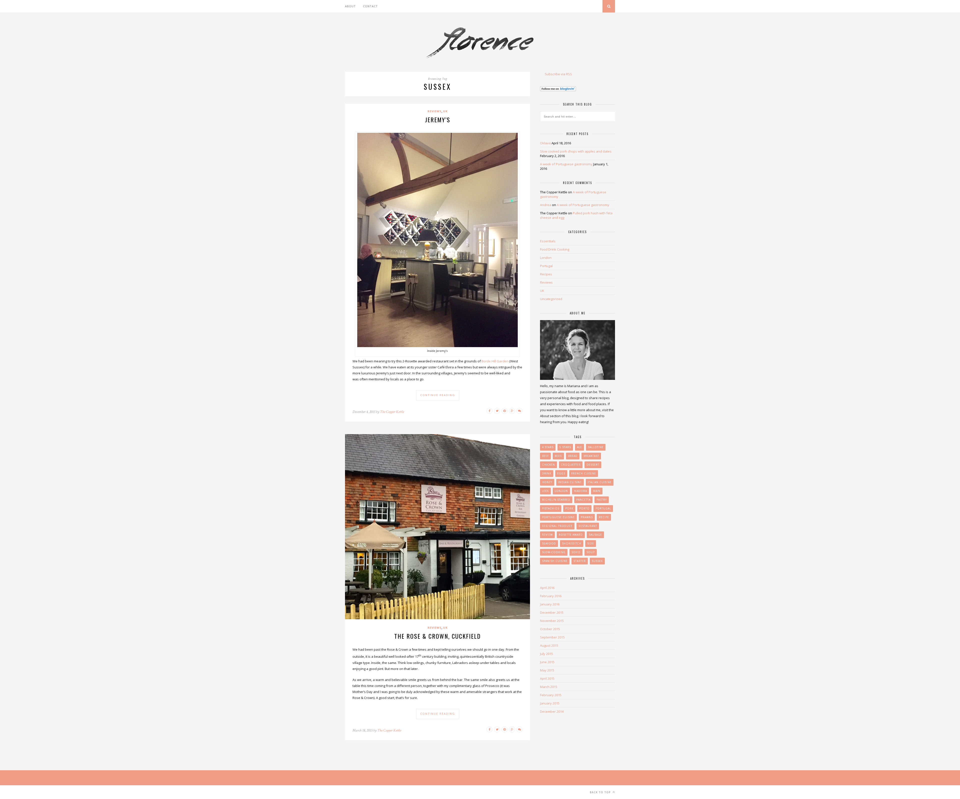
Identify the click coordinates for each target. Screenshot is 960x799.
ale (579, 447)
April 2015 (547, 678)
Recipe (604, 517)
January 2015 (550, 703)
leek (545, 491)
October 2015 (550, 629)
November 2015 (552, 620)
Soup (590, 552)
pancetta (583, 499)
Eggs (561, 473)
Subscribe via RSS (558, 74)
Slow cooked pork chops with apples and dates (576, 151)
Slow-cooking (554, 552)
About (350, 6)
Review (547, 534)
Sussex (597, 561)
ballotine (596, 447)
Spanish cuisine (555, 561)
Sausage (595, 534)
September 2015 (552, 637)
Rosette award (571, 534)
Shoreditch (571, 543)
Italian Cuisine (600, 482)
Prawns (587, 517)
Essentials (548, 241)
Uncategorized (551, 299)
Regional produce (557, 526)
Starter (580, 561)
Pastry (601, 499)
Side (590, 543)
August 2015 (549, 645)
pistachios (550, 508)
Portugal (546, 266)
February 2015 (551, 695)
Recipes (546, 274)
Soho (576, 552)
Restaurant (587, 526)
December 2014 (552, 711)
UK (445, 111)
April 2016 (547, 587)
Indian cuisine (570, 482)
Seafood (549, 543)
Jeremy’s (437, 119)
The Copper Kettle (392, 411)
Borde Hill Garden (495, 361)
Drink (546, 473)
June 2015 (547, 662)
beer (558, 456)
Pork (569, 508)
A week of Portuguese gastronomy (566, 164)
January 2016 (550, 604)
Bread (573, 456)
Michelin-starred (556, 499)
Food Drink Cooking (554, 249)
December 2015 (552, 612)
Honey (547, 482)
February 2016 (551, 596)
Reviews (435, 111)
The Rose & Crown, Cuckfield (437, 635)
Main (596, 491)
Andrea (545, 205)
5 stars (565, 447)
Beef (545, 456)
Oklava (545, 143)
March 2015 (548, 686)
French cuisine (583, 473)
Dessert (592, 464)
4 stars (548, 447)
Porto (584, 508)
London (546, 257)
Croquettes (570, 464)
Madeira (580, 491)
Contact (370, 6)
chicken (548, 464)
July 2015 (546, 653)
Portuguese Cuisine (558, 517)
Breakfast (591, 456)
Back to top (601, 792)
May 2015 (547, 670)
